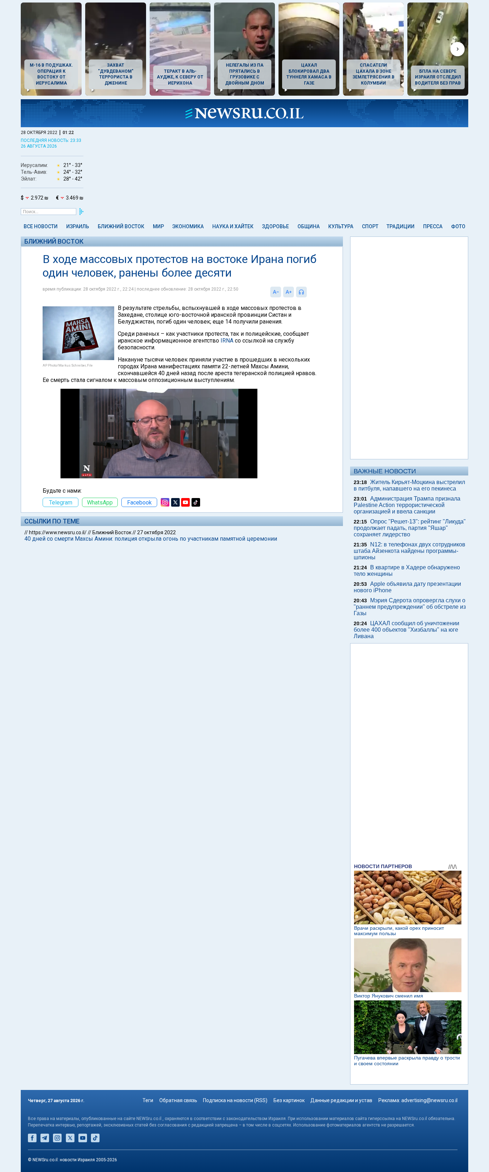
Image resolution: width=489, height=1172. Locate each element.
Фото (458, 226)
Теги (147, 1100)
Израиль (77, 226)
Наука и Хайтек (232, 226)
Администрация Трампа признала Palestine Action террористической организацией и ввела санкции (407, 505)
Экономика (188, 226)
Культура (340, 226)
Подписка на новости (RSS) (235, 1100)
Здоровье (275, 226)
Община (308, 226)
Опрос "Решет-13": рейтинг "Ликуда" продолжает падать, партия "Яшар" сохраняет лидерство (410, 527)
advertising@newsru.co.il (429, 1100)
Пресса (432, 226)
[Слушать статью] (308, 292)
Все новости (41, 226)
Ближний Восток (121, 226)
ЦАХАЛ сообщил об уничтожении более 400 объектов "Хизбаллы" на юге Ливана (406, 629)
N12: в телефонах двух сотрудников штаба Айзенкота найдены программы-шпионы (409, 550)
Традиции (401, 226)
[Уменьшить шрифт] (275, 292)
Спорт (370, 226)
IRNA (227, 340)
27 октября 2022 (156, 532)
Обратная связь (178, 1100)
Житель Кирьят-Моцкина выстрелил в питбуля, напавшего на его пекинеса (409, 485)
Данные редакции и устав (341, 1100)
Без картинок (289, 1100)
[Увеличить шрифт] (288, 292)
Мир (158, 226)
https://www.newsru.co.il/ (58, 532)
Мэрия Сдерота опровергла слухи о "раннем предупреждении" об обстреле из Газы (410, 606)
